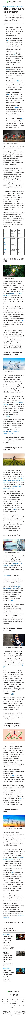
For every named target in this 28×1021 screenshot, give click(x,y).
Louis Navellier (11, 947)
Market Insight (6, 934)
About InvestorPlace (6, 999)
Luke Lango (10, 963)
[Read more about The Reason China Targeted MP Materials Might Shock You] (20, 953)
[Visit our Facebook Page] (11, 995)
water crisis (6, 575)
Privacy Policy (22, 1001)
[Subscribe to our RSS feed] (17, 995)
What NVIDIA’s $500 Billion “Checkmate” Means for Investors (8, 941)
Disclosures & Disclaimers (12, 1001)
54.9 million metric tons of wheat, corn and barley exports (14, 480)
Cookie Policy (5, 1005)
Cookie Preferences (13, 1005)
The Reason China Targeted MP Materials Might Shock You (8, 957)
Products (14, 999)
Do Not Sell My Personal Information (16, 1003)
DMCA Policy (13, 1007)
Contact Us (19, 999)
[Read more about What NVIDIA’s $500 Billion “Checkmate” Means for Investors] (20, 937)
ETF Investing (20, 6)
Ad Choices (5, 1003)
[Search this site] (26, 1)
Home (4, 6)
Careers (4, 1001)
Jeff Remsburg (6, 980)
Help (24, 999)
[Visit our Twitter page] (14, 995)
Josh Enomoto (8, 23)
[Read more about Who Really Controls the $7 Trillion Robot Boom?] (20, 971)
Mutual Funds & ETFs (12, 6)
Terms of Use (22, 1005)
